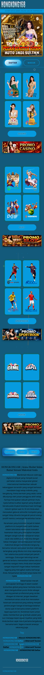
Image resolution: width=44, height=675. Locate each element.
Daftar (13, 62)
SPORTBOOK (22, 321)
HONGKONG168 (9, 475)
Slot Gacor (9, 452)
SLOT (22, 227)
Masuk (31, 62)
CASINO (22, 133)
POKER (22, 415)
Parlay (34, 452)
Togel (22, 452)
